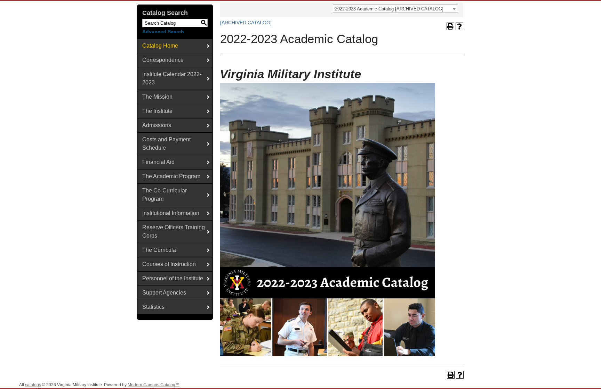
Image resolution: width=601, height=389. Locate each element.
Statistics (153, 307)
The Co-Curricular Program (164, 195)
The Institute (157, 111)
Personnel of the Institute (172, 278)
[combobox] (395, 9)
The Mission (157, 97)
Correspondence (163, 60)
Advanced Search (163, 31)
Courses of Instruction (169, 264)
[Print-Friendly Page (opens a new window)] (450, 26)
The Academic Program (171, 176)
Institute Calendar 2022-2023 (171, 78)
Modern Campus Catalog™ (153, 384)
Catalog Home (160, 46)
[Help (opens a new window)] (459, 26)
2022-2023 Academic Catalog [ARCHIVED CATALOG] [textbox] (389, 8)
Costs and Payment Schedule (166, 143)
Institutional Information (170, 213)
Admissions (156, 125)
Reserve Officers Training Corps (173, 231)
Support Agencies (164, 293)
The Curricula (159, 250)
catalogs (33, 384)
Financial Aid (158, 162)
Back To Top (576, 378)
